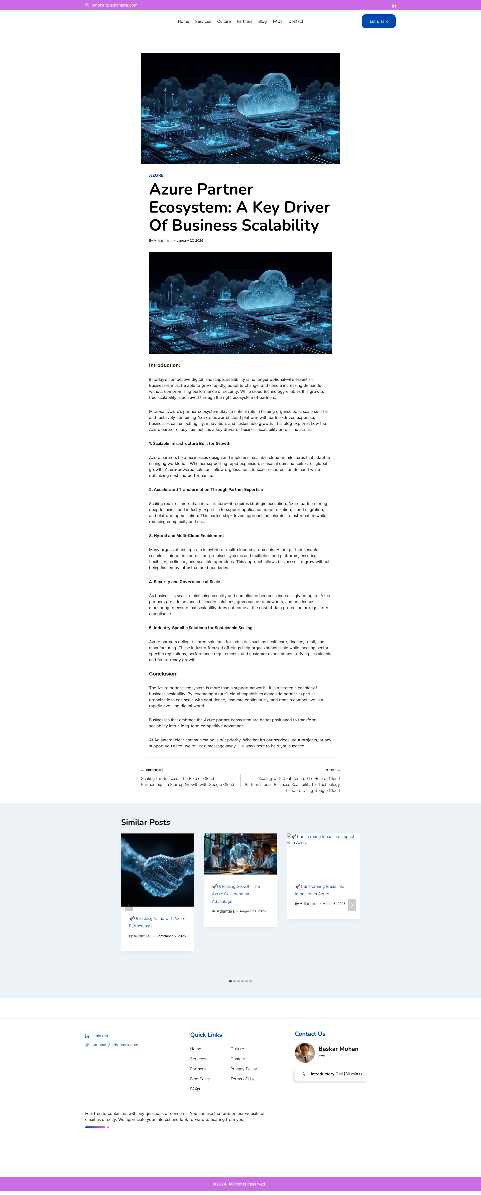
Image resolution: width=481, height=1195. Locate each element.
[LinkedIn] (394, 5)
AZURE (156, 175)
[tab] (230, 981)
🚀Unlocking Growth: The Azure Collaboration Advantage (236, 894)
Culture (224, 21)
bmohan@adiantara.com (114, 1044)
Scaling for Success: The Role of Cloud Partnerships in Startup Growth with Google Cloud (187, 777)
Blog (262, 21)
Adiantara (163, 240)
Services (203, 21)
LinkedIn (99, 1035)
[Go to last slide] (129, 905)
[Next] (352, 905)
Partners (244, 21)
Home (183, 21)
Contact (295, 21)
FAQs (277, 21)
